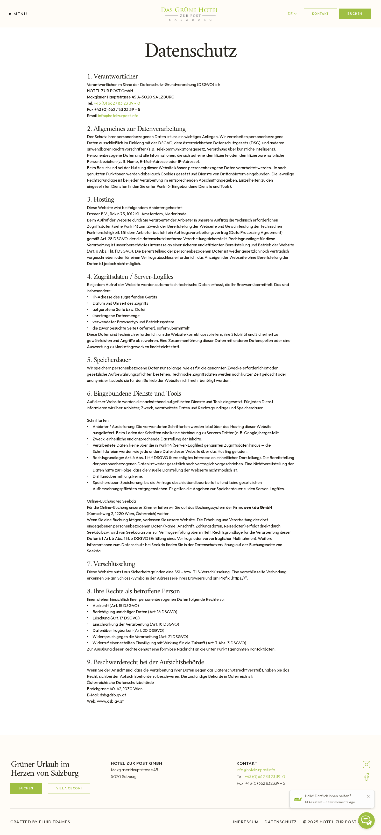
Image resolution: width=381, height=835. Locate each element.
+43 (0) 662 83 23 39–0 (265, 776)
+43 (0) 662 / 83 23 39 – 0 (117, 103)
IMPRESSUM (245, 821)
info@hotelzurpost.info (118, 115)
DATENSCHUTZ (280, 821)
